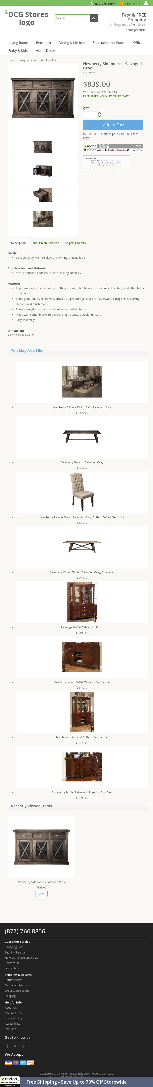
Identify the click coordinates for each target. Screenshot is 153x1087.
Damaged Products (17, 985)
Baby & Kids (18, 50)
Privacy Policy (13, 1018)
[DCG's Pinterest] (23, 1046)
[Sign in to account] (145, 3)
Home (11, 60)
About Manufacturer (45, 243)
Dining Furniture (27, 60)
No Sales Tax (13, 1013)
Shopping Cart (14, 947)
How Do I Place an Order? (21, 957)
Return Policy (13, 980)
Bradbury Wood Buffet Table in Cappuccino (82, 682)
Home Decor (45, 50)
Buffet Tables (48, 60)
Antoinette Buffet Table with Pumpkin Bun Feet (82, 792)
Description (18, 243)
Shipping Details (75, 243)
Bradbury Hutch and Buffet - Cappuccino (82, 737)
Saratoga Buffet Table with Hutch (82, 627)
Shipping (10, 996)
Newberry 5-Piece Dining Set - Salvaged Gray (82, 407)
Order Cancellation (17, 991)
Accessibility (12, 1023)
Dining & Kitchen (72, 42)
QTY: (86, 108)
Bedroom (43, 42)
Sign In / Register (15, 952)
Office (137, 42)
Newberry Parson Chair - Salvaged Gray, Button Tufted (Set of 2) (82, 517)
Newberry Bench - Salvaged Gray (82, 462)
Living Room (18, 42)
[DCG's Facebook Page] (7, 1046)
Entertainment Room (109, 42)
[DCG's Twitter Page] (15, 1046)
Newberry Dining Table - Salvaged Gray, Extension (82, 572)
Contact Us (12, 963)
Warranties (12, 968)
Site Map (10, 1029)
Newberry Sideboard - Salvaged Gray (41, 882)
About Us (11, 1007)
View (41, 894)
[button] (76, 1082)
